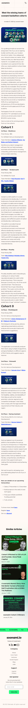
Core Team (14, 655)
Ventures (14, 657)
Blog (14, 662)
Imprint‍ (14, 671)
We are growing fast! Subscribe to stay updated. (14, 681)
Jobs (14, 664)
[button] (25, 3)
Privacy (14, 673)
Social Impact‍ (14, 660)
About (14, 653)
